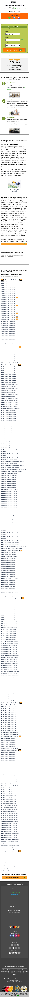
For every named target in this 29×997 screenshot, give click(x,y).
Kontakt (7, 173)
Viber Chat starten (15, 896)
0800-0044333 (18, 910)
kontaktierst (15, 206)
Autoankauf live (8, 968)
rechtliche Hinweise (13, 983)
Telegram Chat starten (15, 894)
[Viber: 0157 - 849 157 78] (19, 17)
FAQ (24, 983)
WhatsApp (9, 89)
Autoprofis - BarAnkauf (14, 5)
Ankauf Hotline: (12, 912)
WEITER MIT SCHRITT (14, 50)
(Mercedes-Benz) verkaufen (11, 279)
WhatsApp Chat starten (15, 892)
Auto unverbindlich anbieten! (8, 244)
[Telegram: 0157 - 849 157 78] (14, 17)
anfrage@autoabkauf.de (21, 8)
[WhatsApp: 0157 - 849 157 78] (13, 7)
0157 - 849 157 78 (18, 7)
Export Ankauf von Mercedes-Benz (15, 972)
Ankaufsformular (15, 914)
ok (17, 995)
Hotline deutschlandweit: (14, 14)
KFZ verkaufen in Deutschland (11, 966)
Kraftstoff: (7, 43)
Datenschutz (6, 983)
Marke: (7, 31)
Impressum (20, 983)
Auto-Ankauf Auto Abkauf (13, 969)
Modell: (7, 37)
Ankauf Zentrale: (12, 910)
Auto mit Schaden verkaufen (18, 968)
